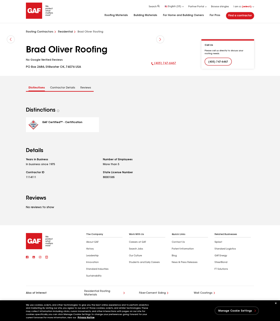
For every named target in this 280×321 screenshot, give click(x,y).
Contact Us (178, 242)
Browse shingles (220, 7)
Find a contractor (240, 15)
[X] (33, 257)
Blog (174, 256)
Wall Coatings (203, 293)
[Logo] (39, 18)
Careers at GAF (137, 242)
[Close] (276, 303)
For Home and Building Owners (183, 15)
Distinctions (37, 88)
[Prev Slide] (10, 39)
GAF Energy (221, 256)
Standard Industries (97, 269)
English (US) (174, 6)
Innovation (92, 262)
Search (153, 7)
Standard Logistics (225, 249)
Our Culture (135, 256)
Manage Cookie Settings (235, 311)
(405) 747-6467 (163, 65)
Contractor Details (62, 88)
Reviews (85, 88)
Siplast (218, 242)
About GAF (92, 242)
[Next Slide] (160, 39)
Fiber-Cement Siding (152, 293)
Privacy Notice (86, 318)
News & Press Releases (185, 262)
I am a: (242, 7)
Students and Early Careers (144, 262)
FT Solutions (221, 269)
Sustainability (93, 276)
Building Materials (145, 15)
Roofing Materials (116, 15)
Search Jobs (136, 249)
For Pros (215, 15)
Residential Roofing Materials (97, 293)
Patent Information (183, 249)
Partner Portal (196, 7)
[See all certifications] (58, 110)
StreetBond (221, 262)
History (90, 249)
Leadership (92, 256)
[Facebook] (27, 257)
